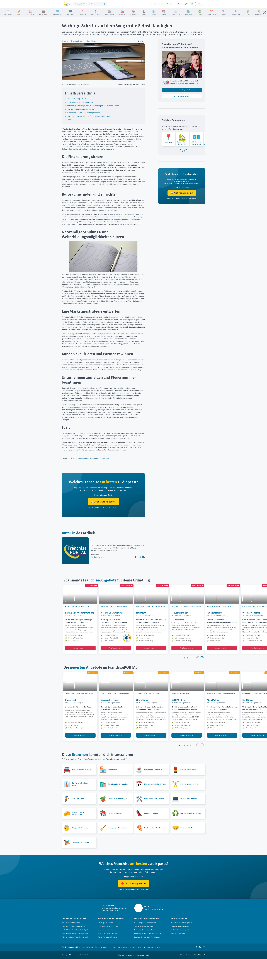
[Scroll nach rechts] (264, 12)
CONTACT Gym (178, 700)
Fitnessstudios (184, 694)
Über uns (121, 955)
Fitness (173, 694)
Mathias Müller (83, 458)
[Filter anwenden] (104, 4)
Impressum (130, 955)
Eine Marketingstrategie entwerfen (80, 109)
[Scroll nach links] (17, 12)
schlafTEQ (141, 613)
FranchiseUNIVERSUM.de (151, 947)
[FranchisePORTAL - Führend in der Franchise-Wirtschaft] (67, 4)
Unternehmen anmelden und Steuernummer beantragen (89, 116)
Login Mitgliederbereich (178, 933)
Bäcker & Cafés (106, 694)
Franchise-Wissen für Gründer (108, 926)
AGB (147, 955)
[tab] (184, 657)
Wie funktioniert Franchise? (71, 923)
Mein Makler (213, 700)
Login (199, 4)
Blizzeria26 (70, 700)
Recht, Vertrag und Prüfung (107, 937)
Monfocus (96, 458)
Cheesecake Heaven (110, 700)
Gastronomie (69, 694)
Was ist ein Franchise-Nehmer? (144, 930)
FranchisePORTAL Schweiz (112, 947)
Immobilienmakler (229, 606)
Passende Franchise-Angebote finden (181, 90)
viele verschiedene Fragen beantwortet (97, 320)
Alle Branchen (92, 4)
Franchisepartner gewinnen (180, 926)
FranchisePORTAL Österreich (92, 947)
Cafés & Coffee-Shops (121, 694)
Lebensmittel (175, 606)
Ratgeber (65, 41)
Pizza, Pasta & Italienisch (84, 694)
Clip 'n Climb (142, 700)
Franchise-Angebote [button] (157, 4)
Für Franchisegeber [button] (182, 4)
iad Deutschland (215, 613)
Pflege (67, 606)
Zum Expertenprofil (98, 557)
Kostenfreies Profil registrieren (181, 930)
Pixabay (106, 458)
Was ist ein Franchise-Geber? (144, 926)
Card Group (247, 700)
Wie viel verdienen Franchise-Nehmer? (75, 937)
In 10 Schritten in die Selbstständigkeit (75, 930)
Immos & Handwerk (107, 606)
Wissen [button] (170, 4)
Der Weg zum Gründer (105, 923)
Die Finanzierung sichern (77, 99)
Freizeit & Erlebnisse (156, 694)
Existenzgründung (77, 41)
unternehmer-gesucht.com (132, 947)
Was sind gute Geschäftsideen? (145, 923)
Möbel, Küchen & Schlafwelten (157, 606)
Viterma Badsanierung (111, 613)
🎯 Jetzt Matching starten (103, 502)
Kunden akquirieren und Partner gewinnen (83, 113)
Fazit (69, 120)
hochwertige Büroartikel (122, 217)
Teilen (142, 41)
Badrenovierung (122, 606)
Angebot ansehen (79, 648)
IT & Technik (246, 606)
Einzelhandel (140, 606)
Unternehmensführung (105, 930)
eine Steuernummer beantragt (77, 407)
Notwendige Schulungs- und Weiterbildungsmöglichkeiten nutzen (93, 106)
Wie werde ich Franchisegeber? (181, 923)
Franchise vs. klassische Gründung (73, 926)
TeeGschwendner (179, 613)
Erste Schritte (91, 41)
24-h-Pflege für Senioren (80, 606)
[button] (192, 4)
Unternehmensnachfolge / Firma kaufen (147, 933)
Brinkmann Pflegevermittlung (79, 613)
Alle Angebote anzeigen (181, 96)
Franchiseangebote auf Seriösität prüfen (75, 933)
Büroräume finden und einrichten (80, 102)
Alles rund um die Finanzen (107, 933)
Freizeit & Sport (141, 694)
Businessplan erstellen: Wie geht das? (147, 937)
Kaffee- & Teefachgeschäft (192, 606)
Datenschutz (139, 955)
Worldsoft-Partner (251, 613)
